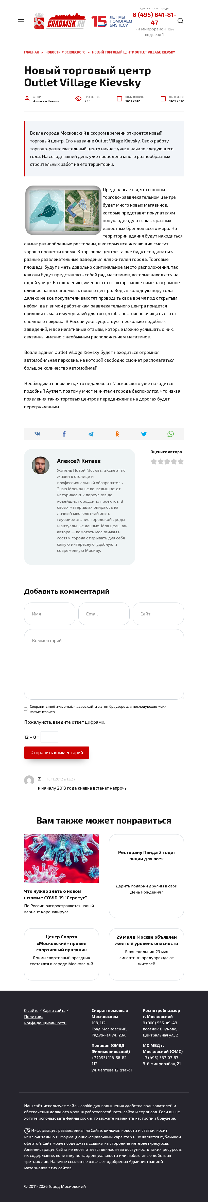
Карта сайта (54, 1010)
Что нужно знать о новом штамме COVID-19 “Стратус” (55, 894)
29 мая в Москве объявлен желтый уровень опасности (146, 940)
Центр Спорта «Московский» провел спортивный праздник (61, 943)
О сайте (31, 1010)
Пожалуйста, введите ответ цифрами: (64, 722)
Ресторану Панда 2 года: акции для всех (146, 855)
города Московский (65, 133)
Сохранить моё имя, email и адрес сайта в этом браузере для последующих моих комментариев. (98, 709)
